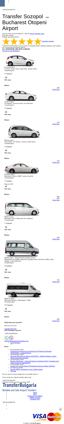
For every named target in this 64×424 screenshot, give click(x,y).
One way (7, 80)
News (35, 392)
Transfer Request (10, 329)
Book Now (56, 89)
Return (6, 85)
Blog (35, 394)
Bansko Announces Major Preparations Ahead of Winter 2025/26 (32, 366)
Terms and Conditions (35, 396)
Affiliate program (35, 397)
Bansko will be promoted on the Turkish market (26, 369)
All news (13, 371)
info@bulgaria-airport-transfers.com (16, 341)
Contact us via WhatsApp (11, 51)
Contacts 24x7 (35, 399)
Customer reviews (48, 41)
